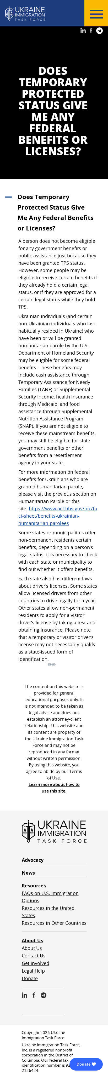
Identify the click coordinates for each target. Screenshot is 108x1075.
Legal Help (33, 971)
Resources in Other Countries (54, 923)
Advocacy (33, 860)
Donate (30, 978)
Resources (34, 885)
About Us (32, 940)
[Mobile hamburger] (96, 14)
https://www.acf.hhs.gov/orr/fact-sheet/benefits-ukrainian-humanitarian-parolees (57, 515)
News (28, 873)
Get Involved (35, 963)
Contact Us (34, 955)
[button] (54, 212)
